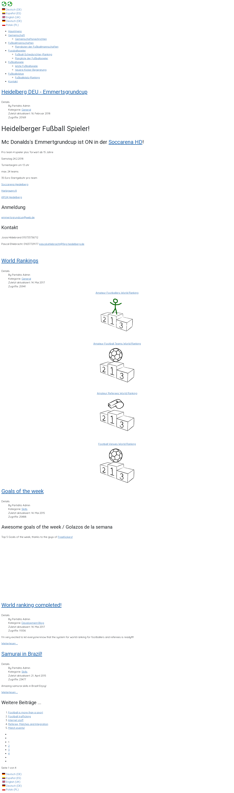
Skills (24, 509)
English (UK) (12, 17)
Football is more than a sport (25, 712)
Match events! (16, 727)
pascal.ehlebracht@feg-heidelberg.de (61, 244)
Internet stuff (15, 720)
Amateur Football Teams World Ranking (117, 343)
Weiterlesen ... (9, 643)
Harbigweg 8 (9, 190)
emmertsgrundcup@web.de (18, 217)
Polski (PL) (12, 25)
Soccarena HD (125, 142)
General (26, 109)
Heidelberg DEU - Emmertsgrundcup (44, 92)
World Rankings (19, 260)
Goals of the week (22, 491)
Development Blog (33, 623)
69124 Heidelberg (11, 197)
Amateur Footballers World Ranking (117, 292)
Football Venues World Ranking (117, 444)
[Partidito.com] (6, 5)
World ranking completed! (31, 605)
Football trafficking (19, 716)
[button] (16, 35)
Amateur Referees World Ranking (117, 393)
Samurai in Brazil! (21, 654)
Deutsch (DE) (13, 9)
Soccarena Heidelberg (14, 184)
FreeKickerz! (65, 537)
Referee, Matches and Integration (28, 724)
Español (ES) (13, 13)
